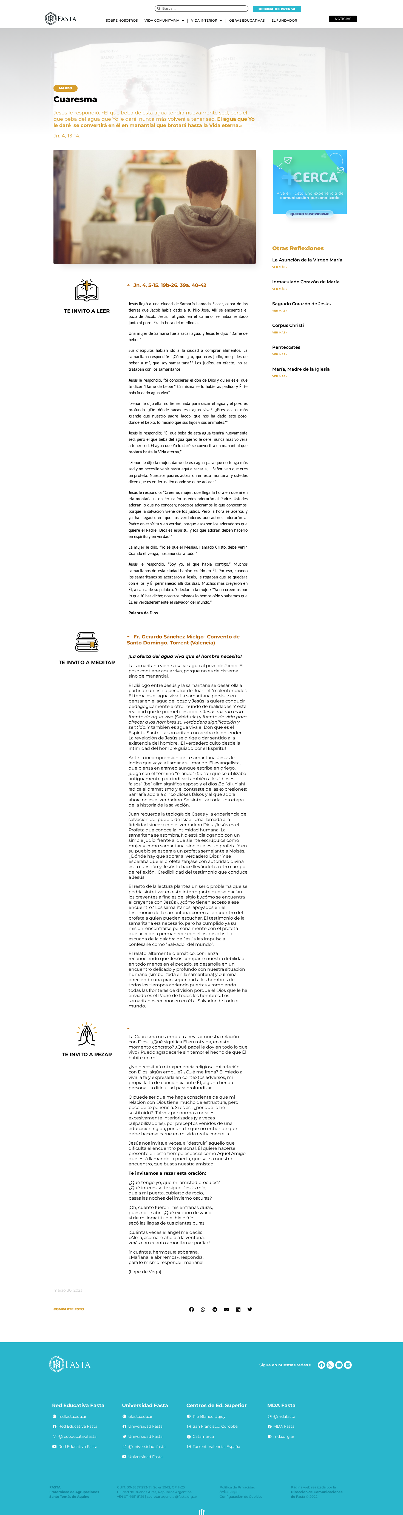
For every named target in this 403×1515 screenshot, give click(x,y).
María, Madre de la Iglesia (301, 369)
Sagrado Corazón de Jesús (301, 303)
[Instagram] (330, 1365)
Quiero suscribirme (309, 214)
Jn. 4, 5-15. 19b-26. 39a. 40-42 (170, 285)
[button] (65, 88)
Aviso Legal (229, 1492)
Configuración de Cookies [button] (241, 1496)
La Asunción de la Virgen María (307, 260)
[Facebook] (321, 1365)
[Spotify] (347, 1365)
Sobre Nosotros (122, 20)
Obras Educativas (247, 20)
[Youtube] (339, 1365)
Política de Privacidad (237, 1487)
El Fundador (284, 20)
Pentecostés (286, 347)
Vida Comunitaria (161, 20)
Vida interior (204, 20)
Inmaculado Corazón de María (306, 281)
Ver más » (279, 267)
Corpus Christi (288, 325)
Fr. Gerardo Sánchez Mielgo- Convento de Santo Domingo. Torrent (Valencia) (183, 640)
